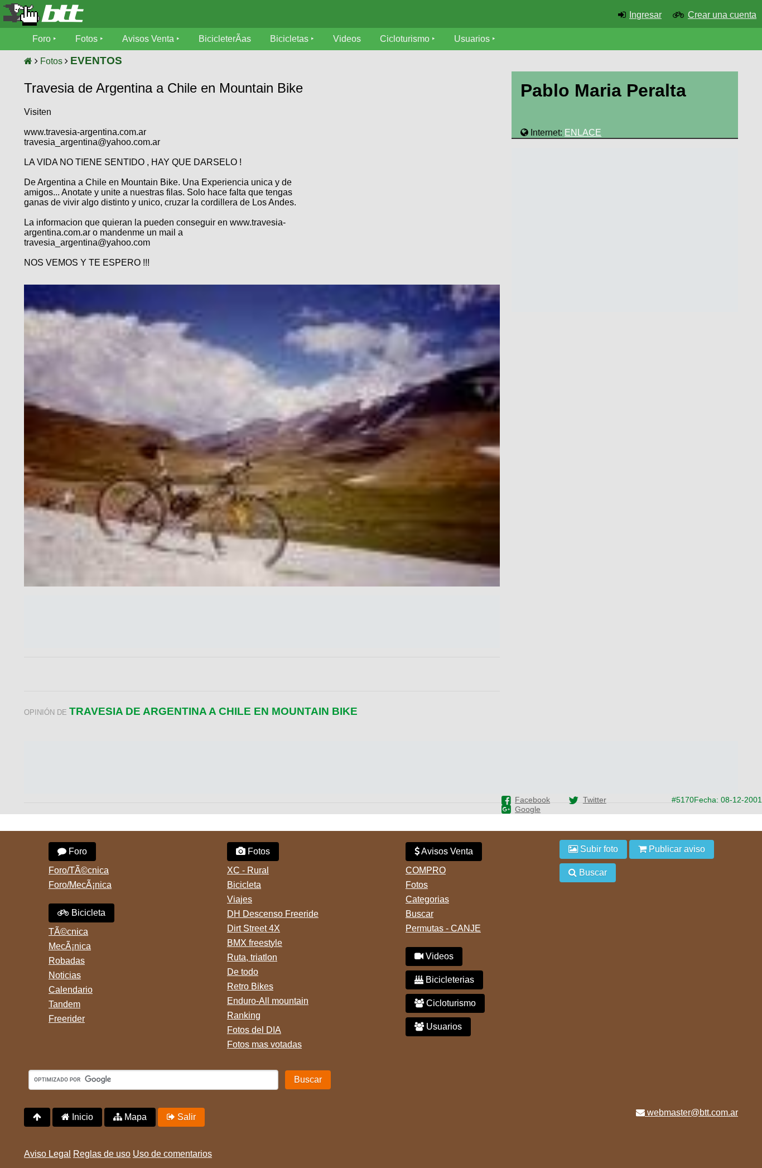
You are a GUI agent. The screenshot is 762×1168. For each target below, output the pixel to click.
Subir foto (598, 849)
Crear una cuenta (722, 15)
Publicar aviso (676, 849)
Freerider (67, 1018)
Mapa (134, 1117)
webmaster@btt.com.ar (691, 1112)
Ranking (244, 1015)
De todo (242, 972)
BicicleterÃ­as (225, 39)
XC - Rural (248, 870)
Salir (185, 1117)
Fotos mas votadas (264, 1044)
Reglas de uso (102, 1154)
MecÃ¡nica (70, 946)
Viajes (239, 899)
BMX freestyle (254, 943)
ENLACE (583, 132)
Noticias (65, 975)
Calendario (71, 989)
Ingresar (645, 15)
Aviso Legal (47, 1154)
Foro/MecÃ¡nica (80, 885)
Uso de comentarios (172, 1154)
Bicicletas (290, 39)
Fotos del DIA (254, 1030)
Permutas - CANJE (443, 928)
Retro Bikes (250, 986)
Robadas (67, 960)
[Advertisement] (405, 192)
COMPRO (426, 870)
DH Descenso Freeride (273, 914)
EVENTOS (96, 60)
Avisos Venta (148, 39)
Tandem (64, 1004)
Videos (347, 39)
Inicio (81, 1117)
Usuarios (472, 39)
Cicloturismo (405, 39)
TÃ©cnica (68, 931)
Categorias (427, 899)
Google (528, 809)
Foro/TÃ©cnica (79, 870)
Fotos (86, 39)
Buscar (419, 914)
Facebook (532, 799)
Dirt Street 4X (253, 928)
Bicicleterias (448, 979)
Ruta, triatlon (252, 957)
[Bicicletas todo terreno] (127, 14)
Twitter (594, 799)
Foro (41, 39)
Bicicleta (87, 912)
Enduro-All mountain (267, 1001)
